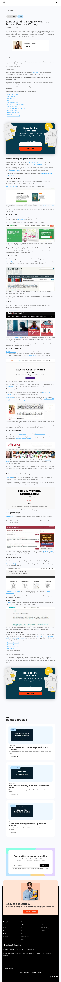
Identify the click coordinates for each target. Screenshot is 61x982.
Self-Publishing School (13, 116)
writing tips (35, 72)
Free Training (43, 925)
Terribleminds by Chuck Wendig (16, 108)
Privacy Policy (8, 963)
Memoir (23, 934)
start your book (48, 169)
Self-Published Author (20, 401)
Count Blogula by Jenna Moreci (15, 104)
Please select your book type (30, 141)
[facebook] (27, 47)
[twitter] (29, 47)
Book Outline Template (45, 928)
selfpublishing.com (11, 186)
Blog (4, 931)
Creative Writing (12, 16)
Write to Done (11, 100)
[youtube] (57, 977)
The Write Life (11, 96)
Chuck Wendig (10, 477)
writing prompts (31, 355)
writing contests (10, 386)
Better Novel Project (13, 112)
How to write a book (13, 645)
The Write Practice (12, 102)
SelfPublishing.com (12, 95)
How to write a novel (13, 643)
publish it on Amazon (14, 170)
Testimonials (6, 934)
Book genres (10, 649)
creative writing (17, 337)
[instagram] (53, 977)
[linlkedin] (55, 977)
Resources (5, 936)
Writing (20, 16)
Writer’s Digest (11, 98)
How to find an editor (13, 647)
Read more (13, 756)
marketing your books (19, 638)
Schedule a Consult (30, 911)
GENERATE (30, 149)
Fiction (23, 928)
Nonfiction (24, 931)
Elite (22, 939)
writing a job (22, 434)
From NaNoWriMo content (13, 591)
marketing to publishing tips (23, 438)
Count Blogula (10, 397)
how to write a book (38, 164)
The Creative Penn (12, 106)
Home (4, 925)
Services (5, 928)
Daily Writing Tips (12, 110)
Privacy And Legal (9, 968)
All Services (24, 925)
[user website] (25, 47)
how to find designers (43, 636)
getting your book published (34, 162)
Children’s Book (25, 936)
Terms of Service (9, 966)
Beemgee (9, 114)
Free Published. (43, 931)
